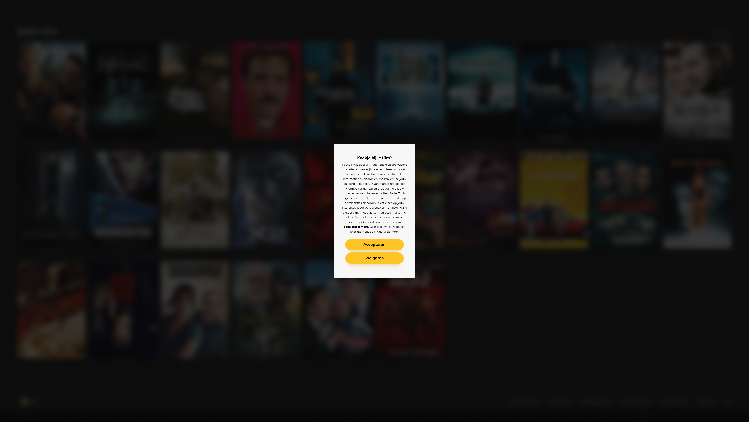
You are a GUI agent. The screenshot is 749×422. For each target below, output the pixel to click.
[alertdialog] (374, 211)
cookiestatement (356, 227)
